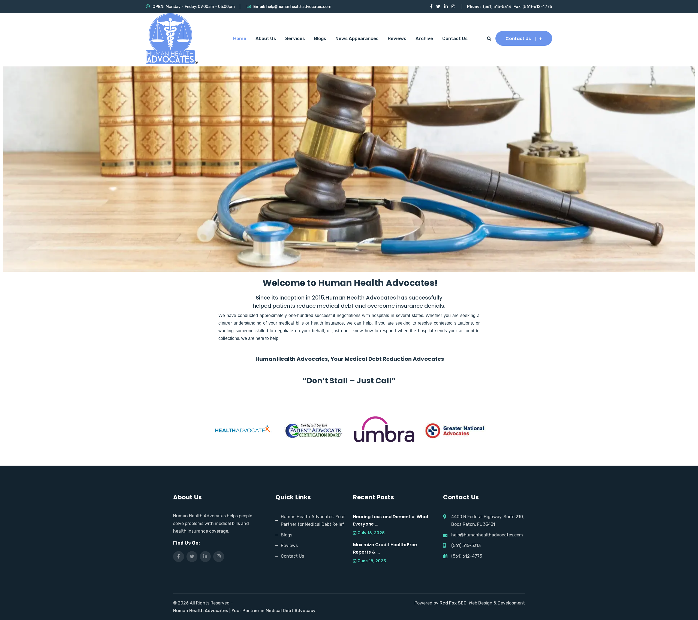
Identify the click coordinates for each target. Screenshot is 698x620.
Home (239, 38)
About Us (265, 38)
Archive (424, 38)
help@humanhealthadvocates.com (298, 6)
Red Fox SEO (453, 603)
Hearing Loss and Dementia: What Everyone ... (391, 520)
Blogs (320, 38)
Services (295, 38)
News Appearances (356, 38)
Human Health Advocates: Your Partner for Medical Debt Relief (313, 520)
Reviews (397, 38)
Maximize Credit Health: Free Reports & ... (385, 548)
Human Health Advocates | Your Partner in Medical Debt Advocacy (244, 610)
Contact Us (455, 38)
